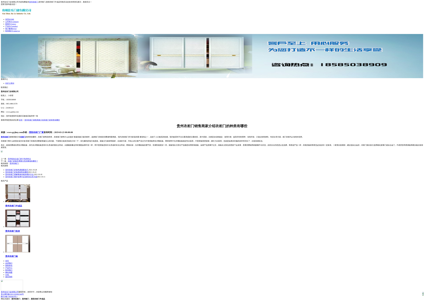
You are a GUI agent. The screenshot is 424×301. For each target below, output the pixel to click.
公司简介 (12, 22)
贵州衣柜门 (33, 2)
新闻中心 (10, 24)
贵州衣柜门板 (11, 256)
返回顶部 (8, 277)
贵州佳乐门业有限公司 (10, 292)
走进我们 (8, 263)
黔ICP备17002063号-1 (9, 296)
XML (7, 275)
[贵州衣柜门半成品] (17, 201)
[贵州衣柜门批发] (17, 227)
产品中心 (11, 26)
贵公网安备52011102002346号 (12, 294)
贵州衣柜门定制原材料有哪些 (16, 172)
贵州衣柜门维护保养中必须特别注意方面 (21, 177)
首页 (9, 19)
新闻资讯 (8, 265)
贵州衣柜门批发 (12, 231)
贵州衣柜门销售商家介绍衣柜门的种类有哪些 (42, 120)
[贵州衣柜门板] (17, 252)
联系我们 (12, 31)
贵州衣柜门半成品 (13, 206)
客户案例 (11, 29)
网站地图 (8, 272)
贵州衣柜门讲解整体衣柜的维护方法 (19, 174)
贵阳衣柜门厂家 (36, 132)
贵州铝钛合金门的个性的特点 (19, 159)
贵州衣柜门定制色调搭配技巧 (17, 170)
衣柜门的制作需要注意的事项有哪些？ (23, 161)
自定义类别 (9, 83)
